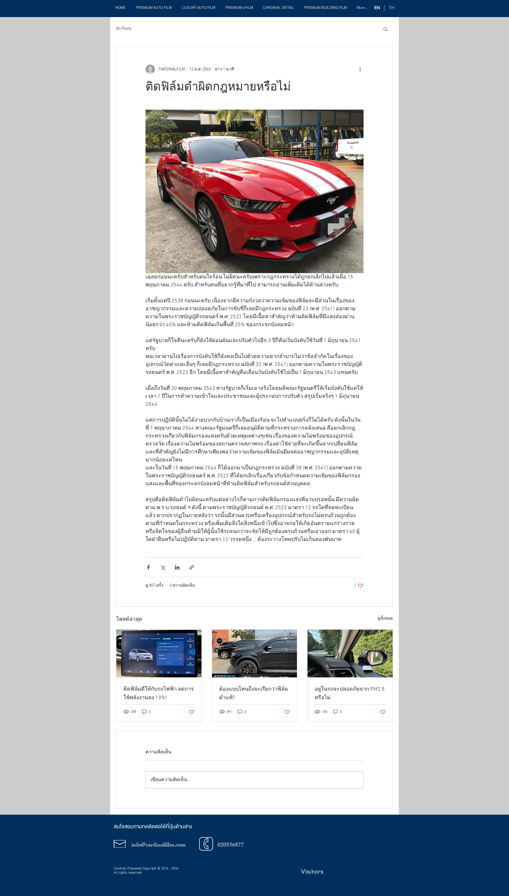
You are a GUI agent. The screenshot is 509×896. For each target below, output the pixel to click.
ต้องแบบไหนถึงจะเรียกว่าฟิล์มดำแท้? (253, 693)
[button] (239, 8)
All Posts (123, 28)
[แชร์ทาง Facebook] (148, 567)
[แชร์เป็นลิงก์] (191, 567)
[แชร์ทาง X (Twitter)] (163, 567)
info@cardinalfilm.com (158, 845)
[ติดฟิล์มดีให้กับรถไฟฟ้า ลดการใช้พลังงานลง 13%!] (158, 653)
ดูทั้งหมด (385, 618)
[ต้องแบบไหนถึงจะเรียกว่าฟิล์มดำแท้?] (254, 653)
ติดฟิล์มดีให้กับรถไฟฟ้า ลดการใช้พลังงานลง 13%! (158, 693)
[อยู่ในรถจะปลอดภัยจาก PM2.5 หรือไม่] (350, 653)
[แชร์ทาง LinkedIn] (177, 567)
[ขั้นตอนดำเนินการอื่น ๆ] (359, 69)
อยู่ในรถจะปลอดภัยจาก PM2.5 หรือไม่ (350, 693)
